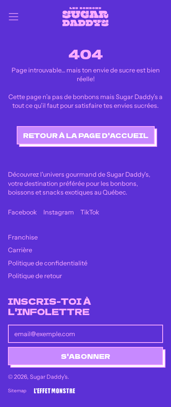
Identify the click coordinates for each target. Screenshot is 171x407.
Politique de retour (35, 276)
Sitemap (17, 390)
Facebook (22, 212)
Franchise (23, 237)
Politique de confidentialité (47, 263)
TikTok (89, 212)
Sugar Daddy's (49, 376)
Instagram (58, 212)
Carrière (20, 250)
